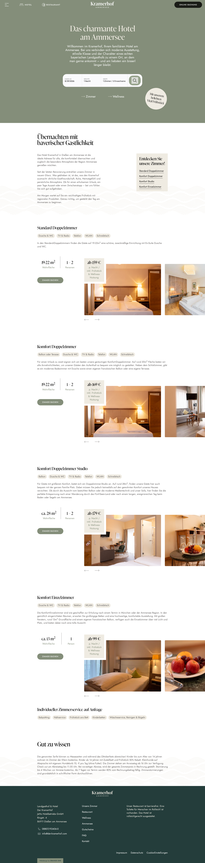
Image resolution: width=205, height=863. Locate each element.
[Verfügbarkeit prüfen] (135, 80)
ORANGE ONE (55, 860)
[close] (6, 5)
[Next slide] (97, 320)
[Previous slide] (86, 320)
